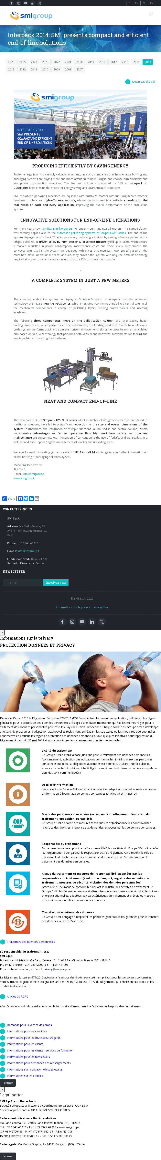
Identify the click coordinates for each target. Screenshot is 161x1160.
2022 (57, 62)
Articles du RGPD (17, 996)
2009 (57, 69)
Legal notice (100, 607)
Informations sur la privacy (73, 607)
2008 (68, 69)
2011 (34, 69)
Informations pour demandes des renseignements (39, 1063)
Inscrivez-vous (56, 582)
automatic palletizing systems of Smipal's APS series (91, 233)
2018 (102, 62)
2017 (114, 62)
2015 (136, 62)
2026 (11, 62)
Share (11, 498)
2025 (22, 62)
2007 (79, 69)
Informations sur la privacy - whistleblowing (34, 1069)
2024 (34, 62)
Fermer (8, 1083)
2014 (148, 62)
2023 (45, 62)
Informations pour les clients (25, 1044)
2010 (45, 69)
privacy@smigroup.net (57, 969)
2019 (91, 62)
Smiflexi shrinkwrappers (57, 228)
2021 (68, 62)
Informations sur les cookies (25, 1076)
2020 (79, 62)
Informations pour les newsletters (28, 1057)
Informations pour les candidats (27, 1031)
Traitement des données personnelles (31, 942)
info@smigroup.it (33, 474)
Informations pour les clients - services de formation (40, 1050)
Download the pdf (143, 81)
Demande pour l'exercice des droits (29, 1025)
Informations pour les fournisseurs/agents (33, 1038)
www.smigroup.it (24, 478)
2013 (11, 69)
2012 (22, 69)
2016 (125, 62)
